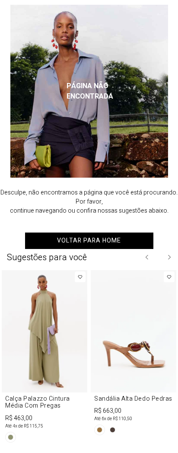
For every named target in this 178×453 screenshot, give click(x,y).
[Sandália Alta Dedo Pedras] (133, 354)
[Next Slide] (169, 257)
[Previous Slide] (147, 257)
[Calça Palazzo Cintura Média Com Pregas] (44, 358)
